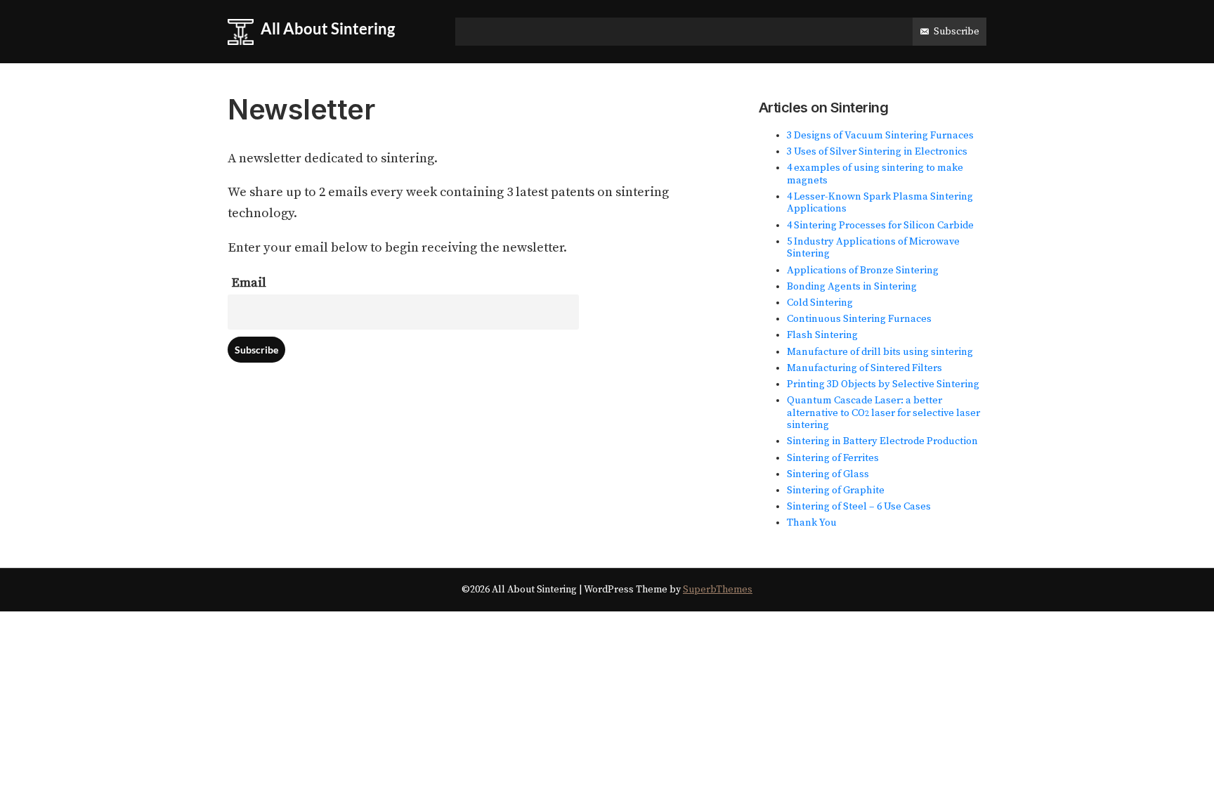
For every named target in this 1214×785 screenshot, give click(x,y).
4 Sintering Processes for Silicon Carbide (880, 225)
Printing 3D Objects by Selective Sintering (883, 384)
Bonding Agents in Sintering (852, 286)
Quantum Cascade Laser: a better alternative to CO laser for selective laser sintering (883, 413)
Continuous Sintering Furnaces (859, 319)
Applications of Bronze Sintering (863, 270)
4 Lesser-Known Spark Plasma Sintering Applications (880, 203)
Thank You (812, 523)
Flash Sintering (822, 335)
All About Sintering (328, 28)
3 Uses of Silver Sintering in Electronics (877, 151)
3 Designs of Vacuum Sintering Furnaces (880, 135)
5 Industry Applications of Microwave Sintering (873, 248)
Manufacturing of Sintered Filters (864, 368)
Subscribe (956, 31)
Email (248, 283)
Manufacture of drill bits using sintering (880, 352)
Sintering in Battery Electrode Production (882, 441)
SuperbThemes (717, 589)
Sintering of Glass (828, 474)
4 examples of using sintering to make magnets (875, 174)
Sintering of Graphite (836, 490)
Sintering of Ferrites (833, 458)
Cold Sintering (820, 303)
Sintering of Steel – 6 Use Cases (859, 506)
